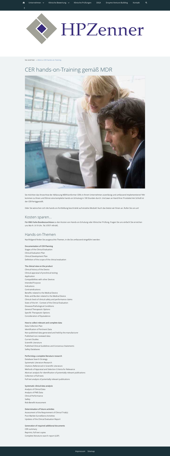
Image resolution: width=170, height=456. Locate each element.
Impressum (80, 451)
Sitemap (91, 451)
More (40, 60)
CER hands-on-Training (52, 60)
